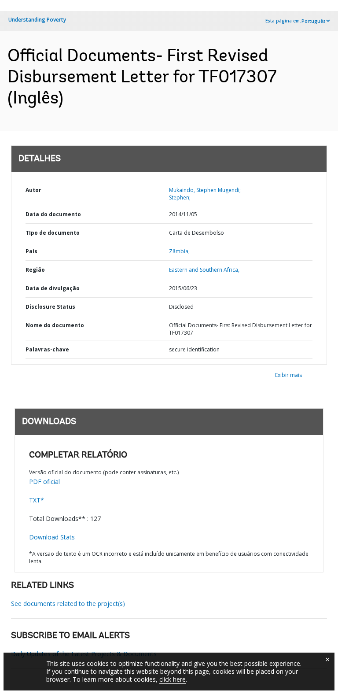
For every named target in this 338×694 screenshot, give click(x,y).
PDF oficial (44, 481)
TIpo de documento (53, 232)
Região (35, 269)
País (31, 251)
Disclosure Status (50, 306)
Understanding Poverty (37, 19)
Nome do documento (55, 325)
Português (313, 21)
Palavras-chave (47, 349)
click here (172, 679)
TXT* (36, 500)
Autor (33, 190)
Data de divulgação (53, 288)
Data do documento (53, 214)
